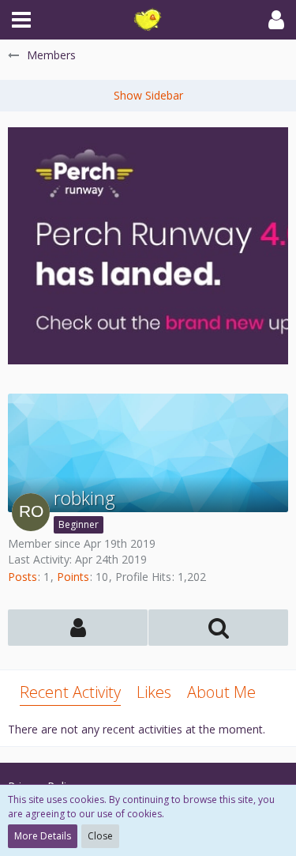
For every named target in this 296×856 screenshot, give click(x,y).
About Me (221, 692)
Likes (154, 692)
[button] (21, 19)
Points (73, 576)
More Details (42, 836)
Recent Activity (70, 692)
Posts (22, 576)
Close (100, 836)
